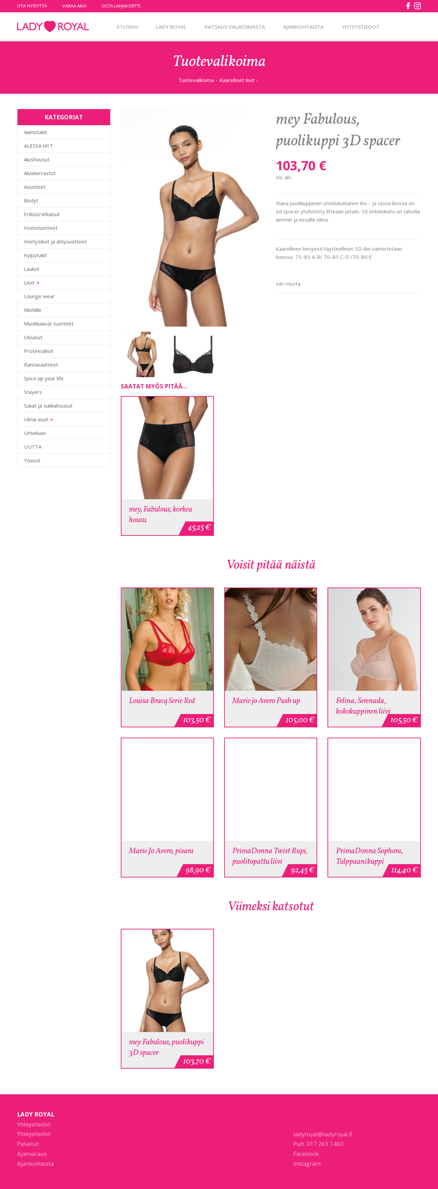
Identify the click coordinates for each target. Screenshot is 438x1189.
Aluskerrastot (40, 173)
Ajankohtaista (303, 26)
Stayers (33, 391)
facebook (408, 5)
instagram (417, 5)
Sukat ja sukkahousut (48, 405)
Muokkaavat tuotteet (49, 323)
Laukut (31, 268)
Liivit (29, 282)
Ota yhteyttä (32, 6)
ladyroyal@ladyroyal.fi (322, 1134)
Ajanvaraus (32, 1154)
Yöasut (32, 460)
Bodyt (31, 200)
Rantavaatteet (41, 364)
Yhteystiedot (360, 26)
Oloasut (33, 337)
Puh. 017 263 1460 (318, 1144)
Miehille (32, 309)
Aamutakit (35, 132)
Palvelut (28, 1144)
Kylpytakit (35, 255)
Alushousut (37, 159)
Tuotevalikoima (196, 80)
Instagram (307, 1163)
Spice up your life (44, 378)
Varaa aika (74, 6)
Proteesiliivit (38, 350)
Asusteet (35, 186)
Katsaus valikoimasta (235, 26)
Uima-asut (36, 419)
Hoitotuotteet (40, 227)
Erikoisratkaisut (42, 214)
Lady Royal (53, 27)
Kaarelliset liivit (237, 80)
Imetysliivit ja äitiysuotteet (55, 241)
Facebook (306, 1154)
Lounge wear (39, 296)
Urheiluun (35, 433)
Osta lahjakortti (121, 6)
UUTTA (32, 446)
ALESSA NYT (38, 145)
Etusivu (127, 26)
